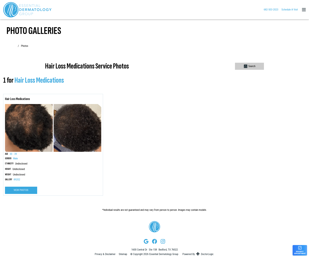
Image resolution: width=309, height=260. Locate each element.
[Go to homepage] (129, 10)
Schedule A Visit (289, 9)
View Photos (21, 190)
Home (13, 45)
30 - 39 (13, 154)
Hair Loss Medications (39, 80)
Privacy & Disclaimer (105, 254)
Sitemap (123, 254)
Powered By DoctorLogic (198, 254)
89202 (17, 179)
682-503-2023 (271, 9)
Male (15, 158)
